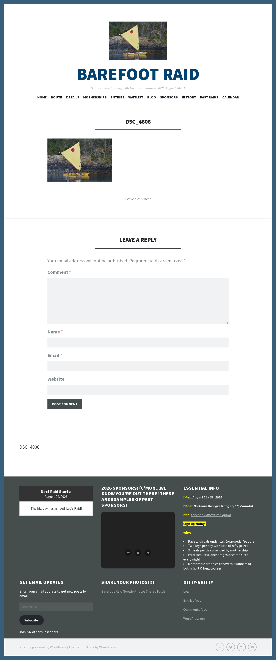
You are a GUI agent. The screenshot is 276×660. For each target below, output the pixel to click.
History (189, 97)
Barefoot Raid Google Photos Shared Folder (134, 591)
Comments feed (195, 609)
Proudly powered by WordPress (42, 647)
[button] (128, 553)
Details (72, 97)
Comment (59, 272)
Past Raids (209, 97)
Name (55, 332)
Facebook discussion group (211, 515)
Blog (151, 97)
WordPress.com (110, 647)
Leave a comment (138, 198)
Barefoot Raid (138, 74)
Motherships (95, 97)
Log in (187, 591)
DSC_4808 (29, 447)
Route (56, 97)
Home (42, 97)
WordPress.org (194, 618)
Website (55, 379)
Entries (117, 97)
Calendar (230, 97)
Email (54, 355)
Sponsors (169, 97)
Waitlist (135, 97)
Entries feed (192, 600)
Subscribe (31, 620)
